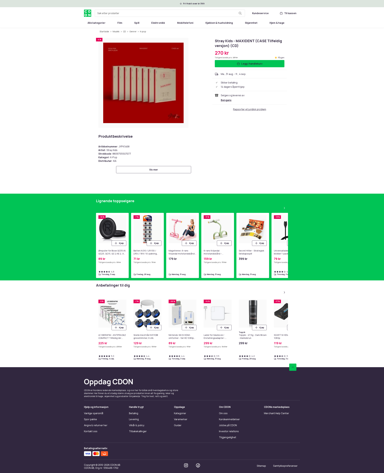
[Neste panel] (284, 208)
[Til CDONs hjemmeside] (87, 13)
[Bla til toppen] (292, 367)
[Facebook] (198, 465)
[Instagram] (186, 465)
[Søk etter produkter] (240, 13)
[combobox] (170, 13)
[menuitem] (96, 22)
